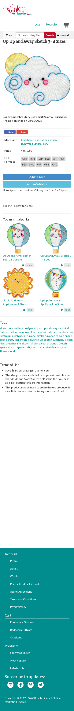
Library (14, 568)
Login (38, 24)
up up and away (48, 328)
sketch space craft (19, 347)
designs (28, 328)
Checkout (16, 637)
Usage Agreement (21, 591)
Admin (23, 701)
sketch (4, 328)
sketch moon (53, 347)
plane (32, 335)
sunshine (17, 335)
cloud (33, 332)
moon (23, 339)
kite (26, 335)
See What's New (20, 652)
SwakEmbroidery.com (31, 11)
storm (52, 332)
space (68, 335)
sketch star (38, 347)
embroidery (16, 328)
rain (45, 332)
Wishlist (15, 576)
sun (40, 332)
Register (52, 24)
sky (36, 328)
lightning (5, 335)
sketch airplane (31, 343)
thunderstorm (65, 332)
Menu (9, 35)
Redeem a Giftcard (21, 629)
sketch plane (13, 343)
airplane (41, 335)
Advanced (63, 35)
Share (11, 132)
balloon (14, 332)
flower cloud (35, 339)
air (59, 328)
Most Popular (18, 660)
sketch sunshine (53, 339)
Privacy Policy (18, 606)
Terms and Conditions (23, 599)
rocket (60, 335)
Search (50, 35)
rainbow (24, 332)
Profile (14, 560)
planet (51, 335)
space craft (6, 339)
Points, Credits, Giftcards (25, 584)
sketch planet (49, 343)
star (16, 339)
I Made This (17, 668)
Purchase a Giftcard (22, 622)
